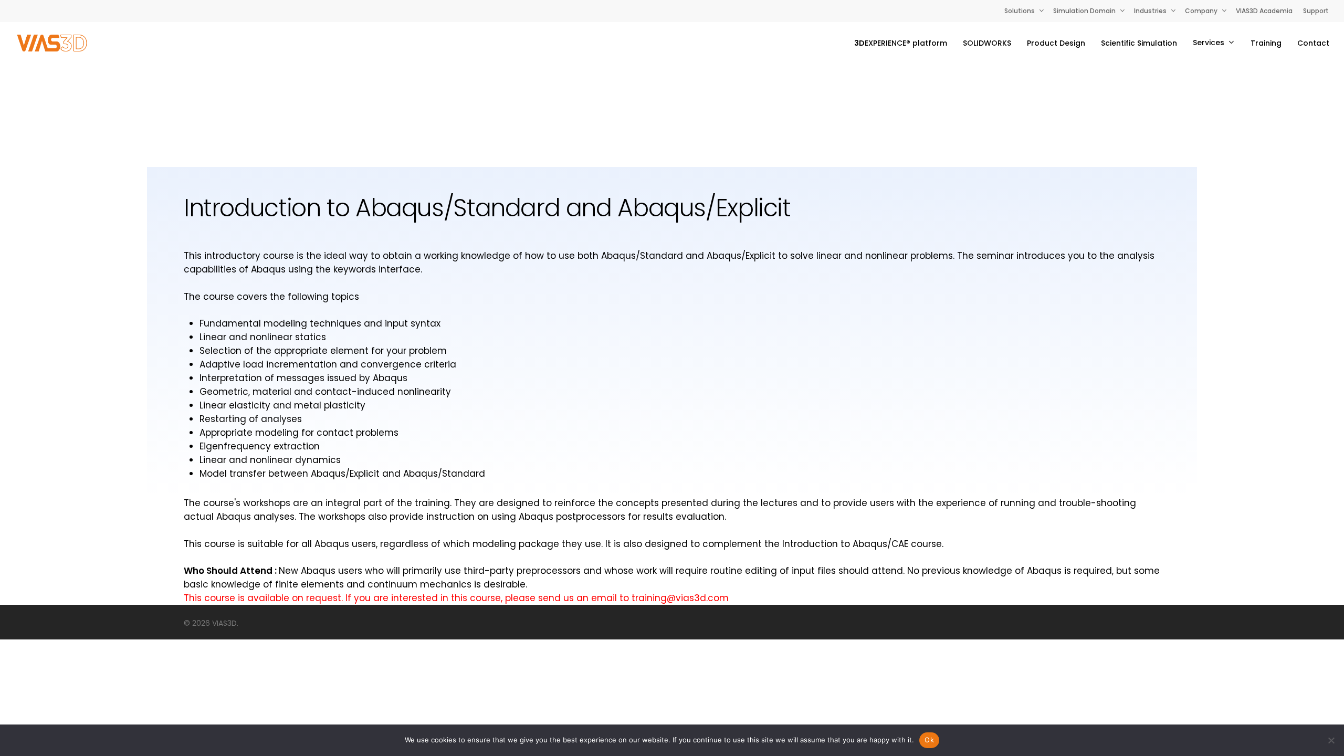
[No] (1331, 740)
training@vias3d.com (680, 598)
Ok (929, 740)
